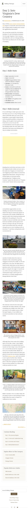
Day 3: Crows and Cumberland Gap (14, 438)
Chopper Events (9, 458)
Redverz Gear (11, 356)
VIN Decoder (8, 471)
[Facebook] (12, 507)
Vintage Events (9, 461)
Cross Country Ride (10, 454)
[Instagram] (15, 507)
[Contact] (17, 507)
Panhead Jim (7, 20)
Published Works (14, 502)
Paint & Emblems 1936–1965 (12, 477)
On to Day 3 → (21, 427)
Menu (24, 3)
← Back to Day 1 (7, 424)
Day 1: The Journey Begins (12, 435)
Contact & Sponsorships (14, 500)
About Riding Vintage (14, 497)
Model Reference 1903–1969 (12, 474)
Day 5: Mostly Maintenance (12, 444)
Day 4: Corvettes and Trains (12, 441)
